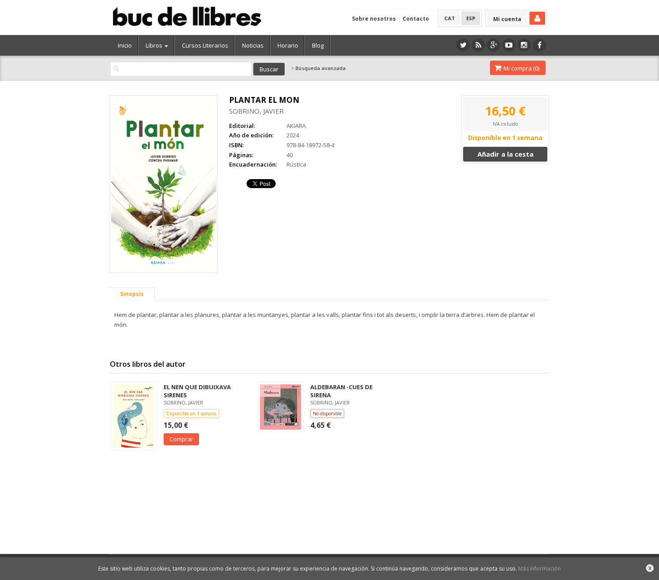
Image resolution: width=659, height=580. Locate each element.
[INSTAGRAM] (524, 45)
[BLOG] (478, 45)
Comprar (181, 439)
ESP (470, 18)
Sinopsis (132, 294)
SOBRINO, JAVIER (256, 110)
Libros (155, 45)
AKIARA (296, 126)
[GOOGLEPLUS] (493, 45)
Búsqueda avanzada (320, 68)
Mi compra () (520, 68)
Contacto (416, 18)
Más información (539, 568)
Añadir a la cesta (505, 153)
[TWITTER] (463, 45)
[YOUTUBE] (509, 45)
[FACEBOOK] (539, 45)
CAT (449, 18)
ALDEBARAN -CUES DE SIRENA (341, 391)
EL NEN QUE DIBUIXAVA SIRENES (197, 391)
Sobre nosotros (374, 18)
